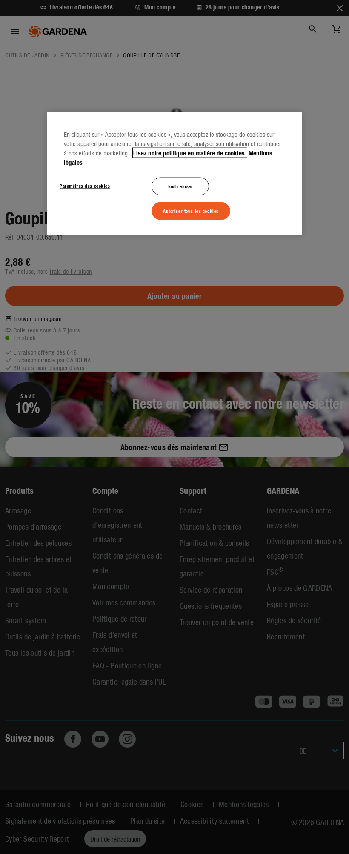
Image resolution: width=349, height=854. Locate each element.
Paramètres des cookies (85, 185)
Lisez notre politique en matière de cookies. (189, 152)
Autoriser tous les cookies (191, 210)
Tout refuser (180, 185)
